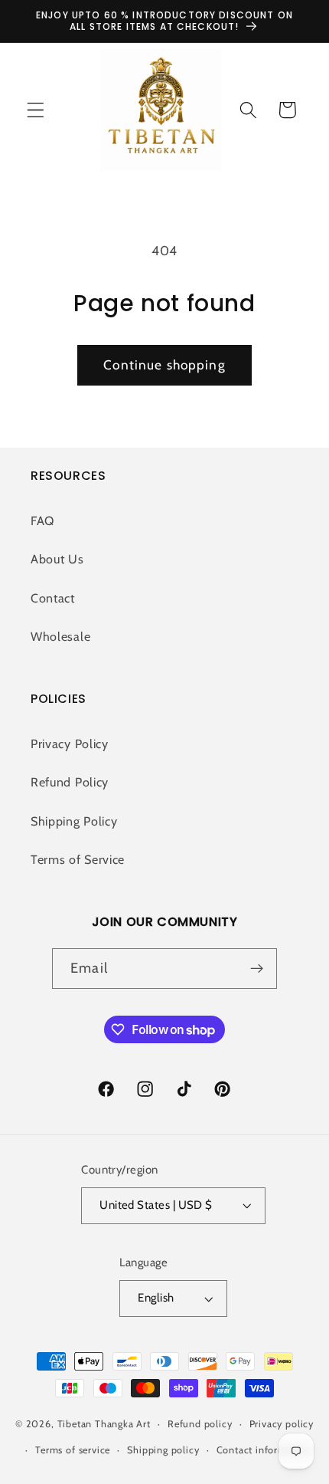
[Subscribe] (256, 969)
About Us (57, 558)
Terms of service (72, 1450)
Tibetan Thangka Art (104, 1424)
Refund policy (200, 1424)
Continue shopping (164, 364)
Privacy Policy (70, 743)
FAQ (42, 520)
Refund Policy (70, 782)
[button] (35, 110)
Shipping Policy (74, 821)
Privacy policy (281, 1424)
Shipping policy (163, 1450)
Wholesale (60, 636)
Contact (53, 598)
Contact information (264, 1450)
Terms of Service (78, 859)
